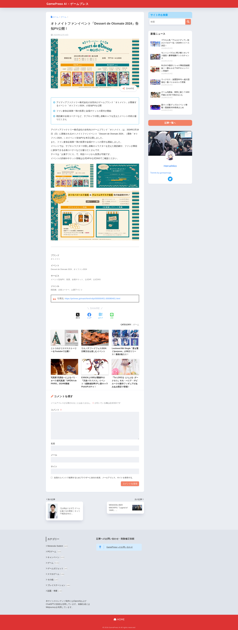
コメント (56, 410)
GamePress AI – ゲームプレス (67, 4)
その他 (52, 580)
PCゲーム (54, 552)
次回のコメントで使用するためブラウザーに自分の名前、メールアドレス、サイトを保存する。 (94, 478)
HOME (120, 619)
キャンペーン (55, 557)
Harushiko (170, 165)
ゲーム (136, 324)
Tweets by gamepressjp (160, 173)
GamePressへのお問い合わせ (119, 547)
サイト (54, 466)
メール (54, 455)
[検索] (188, 22)
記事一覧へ (170, 123)
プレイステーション (58, 585)
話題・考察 (54, 591)
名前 (53, 443)
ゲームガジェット (57, 568)
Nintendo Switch (57, 546)
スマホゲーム (55, 574)
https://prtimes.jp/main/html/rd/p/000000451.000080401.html (92, 298)
